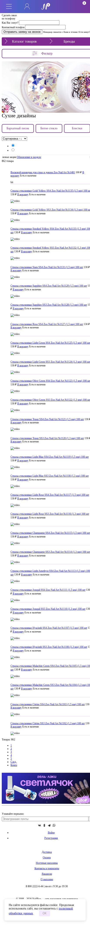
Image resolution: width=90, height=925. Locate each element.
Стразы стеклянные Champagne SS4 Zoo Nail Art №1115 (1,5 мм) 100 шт (50, 532)
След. (13, 761)
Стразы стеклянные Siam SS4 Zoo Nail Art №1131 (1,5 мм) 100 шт (46, 267)
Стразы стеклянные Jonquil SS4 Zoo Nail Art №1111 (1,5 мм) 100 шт (47, 589)
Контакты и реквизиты (47, 868)
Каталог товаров (24, 41)
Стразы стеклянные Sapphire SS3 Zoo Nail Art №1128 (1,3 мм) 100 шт (48, 304)
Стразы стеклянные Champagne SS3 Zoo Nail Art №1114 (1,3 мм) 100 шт (50, 551)
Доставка (47, 852)
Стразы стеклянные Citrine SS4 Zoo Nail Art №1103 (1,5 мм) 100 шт (47, 704)
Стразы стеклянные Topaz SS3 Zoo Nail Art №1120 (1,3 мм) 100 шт (47, 438)
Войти (51, 832)
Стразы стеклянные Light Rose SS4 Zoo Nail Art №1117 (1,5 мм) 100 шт (49, 494)
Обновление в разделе (29, 157)
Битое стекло (48, 128)
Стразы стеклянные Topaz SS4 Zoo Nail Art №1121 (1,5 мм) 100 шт (47, 419)
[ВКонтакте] (40, 825)
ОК (45, 913)
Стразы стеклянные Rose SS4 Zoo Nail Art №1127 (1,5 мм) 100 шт (46, 324)
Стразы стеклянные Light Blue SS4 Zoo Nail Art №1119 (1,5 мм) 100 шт (49, 456)
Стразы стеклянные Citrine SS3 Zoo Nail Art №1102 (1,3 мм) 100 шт (47, 723)
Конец (13, 765)
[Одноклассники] (44, 825)
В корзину (22, 194)
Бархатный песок (18, 128)
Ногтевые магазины (47, 862)
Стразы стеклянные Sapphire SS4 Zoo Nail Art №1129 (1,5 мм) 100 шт (48, 285)
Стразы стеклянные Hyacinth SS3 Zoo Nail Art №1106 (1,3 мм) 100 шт (48, 646)
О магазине (47, 879)
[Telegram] (49, 825)
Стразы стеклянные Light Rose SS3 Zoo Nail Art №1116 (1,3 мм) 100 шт (49, 513)
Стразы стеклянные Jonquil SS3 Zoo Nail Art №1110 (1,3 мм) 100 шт (47, 608)
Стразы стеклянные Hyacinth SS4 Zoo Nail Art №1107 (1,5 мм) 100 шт (48, 627)
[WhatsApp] (54, 825)
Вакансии (47, 873)
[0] (62, 6)
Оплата (47, 857)
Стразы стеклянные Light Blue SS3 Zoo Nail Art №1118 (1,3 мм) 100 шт (49, 475)
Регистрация (51, 838)
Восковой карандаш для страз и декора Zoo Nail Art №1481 (42, 172)
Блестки (77, 128)
